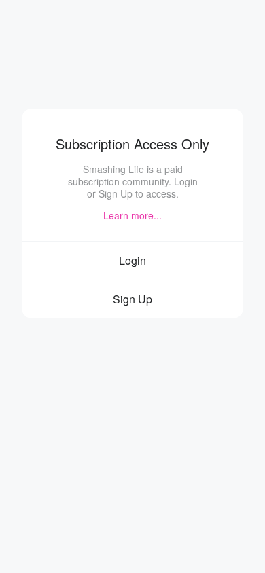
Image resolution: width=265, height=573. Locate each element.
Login (132, 260)
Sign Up (132, 299)
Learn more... (132, 215)
